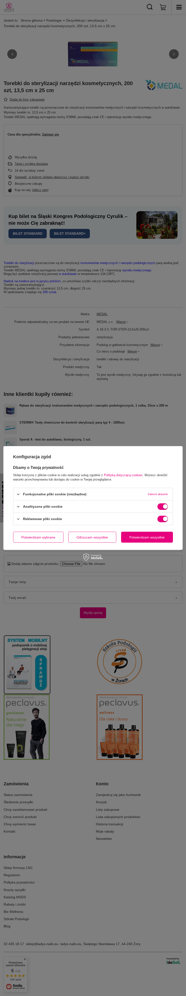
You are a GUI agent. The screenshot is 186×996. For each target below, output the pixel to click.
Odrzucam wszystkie (92, 537)
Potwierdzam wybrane (38, 537)
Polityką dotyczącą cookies (123, 475)
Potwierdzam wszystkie (147, 537)
